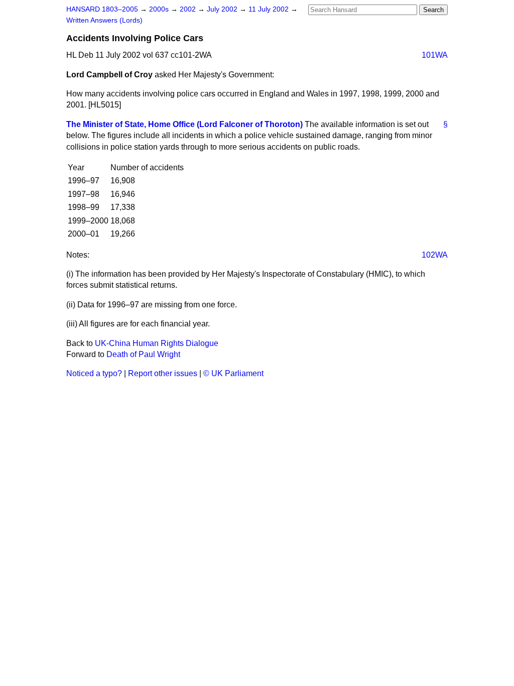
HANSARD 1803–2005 (102, 9)
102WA (435, 255)
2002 (189, 9)
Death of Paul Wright (143, 354)
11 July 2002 (269, 9)
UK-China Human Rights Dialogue (156, 343)
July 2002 (223, 9)
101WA (435, 55)
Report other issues (162, 373)
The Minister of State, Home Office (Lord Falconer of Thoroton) (184, 124)
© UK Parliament (233, 373)
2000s (160, 9)
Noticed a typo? (94, 373)
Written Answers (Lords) (104, 20)
